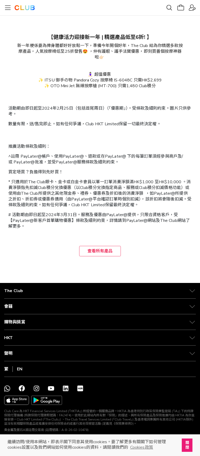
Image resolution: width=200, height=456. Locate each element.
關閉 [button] (187, 445)
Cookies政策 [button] (141, 447)
